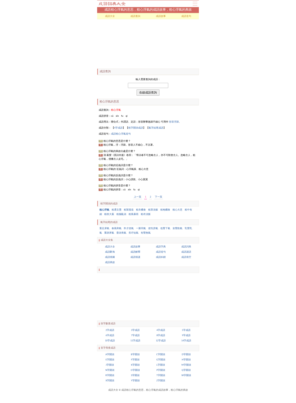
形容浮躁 (174, 122)
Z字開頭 (160, 380)
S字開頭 (135, 375)
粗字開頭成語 (135, 128)
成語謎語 (186, 252)
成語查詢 (135, 16)
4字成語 (118, 128)
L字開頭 (160, 365)
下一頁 (158, 197)
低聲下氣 (165, 228)
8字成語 (160, 335)
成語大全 (112, 4)
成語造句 (186, 16)
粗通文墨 (116, 210)
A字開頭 (109, 354)
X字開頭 (110, 380)
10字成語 (110, 340)
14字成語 (186, 340)
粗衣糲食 (141, 210)
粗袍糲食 (165, 210)
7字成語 (135, 335)
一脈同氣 (141, 228)
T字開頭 (160, 375)
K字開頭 (135, 365)
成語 (195, 4)
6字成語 (110, 335)
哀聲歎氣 (177, 228)
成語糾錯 (161, 257)
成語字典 (161, 247)
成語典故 (110, 262)
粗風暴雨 (133, 214)
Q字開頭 (186, 370)
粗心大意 (177, 210)
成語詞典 (186, 247)
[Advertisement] (148, 44)
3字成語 (135, 330)
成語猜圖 (110, 257)
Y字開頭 (135, 380)
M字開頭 (186, 365)
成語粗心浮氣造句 (121, 134)
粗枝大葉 (109, 214)
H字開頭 (186, 360)
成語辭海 (110, 252)
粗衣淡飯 (146, 214)
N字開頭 (109, 370)
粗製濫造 (129, 210)
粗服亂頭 (121, 214)
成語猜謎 (135, 257)
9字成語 (186, 335)
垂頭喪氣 (121, 233)
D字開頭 (186, 354)
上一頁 (137, 197)
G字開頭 (160, 360)
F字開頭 (135, 360)
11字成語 (135, 340)
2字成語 (110, 330)
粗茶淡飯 (153, 210)
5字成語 (186, 330)
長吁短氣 (133, 233)
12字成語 (161, 340)
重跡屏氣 (109, 233)
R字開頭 (109, 375)
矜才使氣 (129, 228)
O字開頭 (135, 370)
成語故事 (161, 16)
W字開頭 (186, 375)
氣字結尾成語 (156, 128)
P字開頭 (160, 370)
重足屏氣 (104, 228)
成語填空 (186, 257)
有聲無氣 (146, 233)
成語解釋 (135, 252)
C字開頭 (160, 354)
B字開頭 (135, 354)
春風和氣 (116, 228)
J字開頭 (110, 365)
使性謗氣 (153, 228)
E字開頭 (110, 360)
